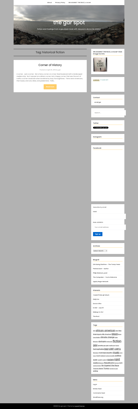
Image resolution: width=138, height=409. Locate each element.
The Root (96, 316)
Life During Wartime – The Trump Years (106, 264)
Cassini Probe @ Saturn (101, 295)
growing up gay (103, 345)
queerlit (100, 360)
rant (117, 359)
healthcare (112, 345)
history (117, 345)
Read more (50, 87)
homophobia (98, 349)
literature (95, 353)
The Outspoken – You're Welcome (105, 277)
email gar (97, 102)
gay (95, 345)
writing (95, 371)
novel (98, 356)
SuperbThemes (80, 406)
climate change (107, 337)
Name (95, 212)
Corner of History (50, 65)
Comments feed (99, 393)
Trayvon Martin (98, 368)
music (116, 352)
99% (94, 331)
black (115, 333)
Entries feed (97, 389)
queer (95, 360)
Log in (95, 384)
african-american (105, 330)
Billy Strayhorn (106, 334)
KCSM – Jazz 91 (98, 308)
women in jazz (113, 368)
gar (59, 70)
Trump (106, 368)
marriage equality (105, 353)
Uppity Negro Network (100, 281)
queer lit (104, 360)
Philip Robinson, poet (100, 273)
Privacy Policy (60, 2)
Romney (116, 363)
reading (96, 363)
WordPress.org (98, 397)
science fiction (97, 365)
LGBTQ (117, 349)
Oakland (102, 356)
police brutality (110, 356)
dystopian (109, 341)
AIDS (117, 331)
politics (118, 355)
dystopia (102, 341)
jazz (106, 348)
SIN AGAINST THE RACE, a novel (80, 2)
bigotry (99, 334)
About (49, 2)
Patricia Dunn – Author (101, 269)
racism (110, 359)
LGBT (111, 348)
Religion (101, 363)
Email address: (98, 222)
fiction (117, 341)
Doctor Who (97, 304)
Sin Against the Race (110, 365)
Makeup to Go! (98, 312)
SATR (120, 363)
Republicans (109, 363)
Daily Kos (96, 299)
